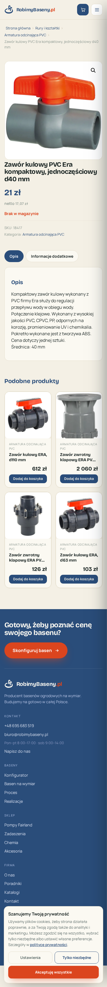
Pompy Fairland (18, 824)
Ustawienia (30, 957)
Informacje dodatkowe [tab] (52, 256)
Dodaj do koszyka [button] (28, 478)
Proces (10, 792)
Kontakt (11, 901)
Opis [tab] (14, 256)
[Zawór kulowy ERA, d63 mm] (79, 515)
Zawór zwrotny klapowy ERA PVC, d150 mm (78, 457)
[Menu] (97, 9)
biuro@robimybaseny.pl (26, 734)
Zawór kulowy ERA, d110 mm (28, 457)
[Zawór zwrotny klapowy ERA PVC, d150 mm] (79, 415)
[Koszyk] (83, 9)
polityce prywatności (48, 944)
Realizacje (13, 801)
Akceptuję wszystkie (53, 972)
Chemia (11, 842)
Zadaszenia (15, 833)
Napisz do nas (17, 751)
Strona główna (18, 28)
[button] (93, 70)
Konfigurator (16, 775)
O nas (9, 875)
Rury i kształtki (47, 28)
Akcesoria (13, 851)
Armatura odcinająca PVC (25, 34)
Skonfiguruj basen (32, 650)
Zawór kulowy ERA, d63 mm (79, 557)
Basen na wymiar (19, 783)
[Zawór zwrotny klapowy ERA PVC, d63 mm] (28, 515)
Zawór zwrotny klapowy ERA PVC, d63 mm (27, 557)
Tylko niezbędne (77, 957)
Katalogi (11, 892)
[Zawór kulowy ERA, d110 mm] (28, 415)
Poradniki (12, 883)
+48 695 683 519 (19, 725)
